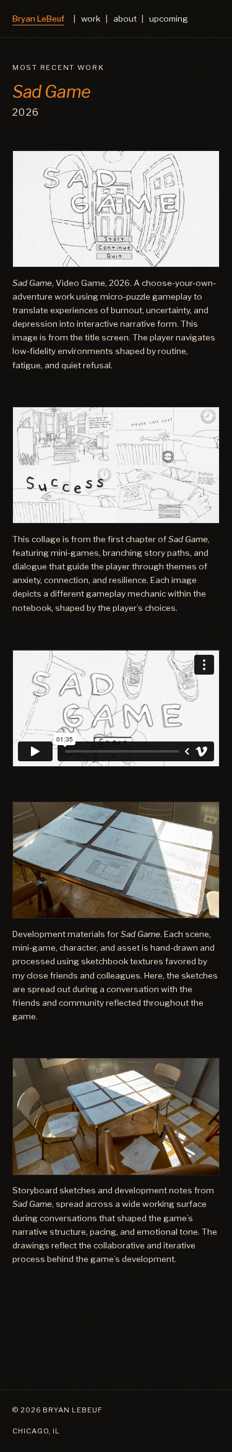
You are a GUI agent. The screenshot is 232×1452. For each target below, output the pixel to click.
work (90, 19)
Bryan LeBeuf (38, 19)
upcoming (168, 19)
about (125, 19)
